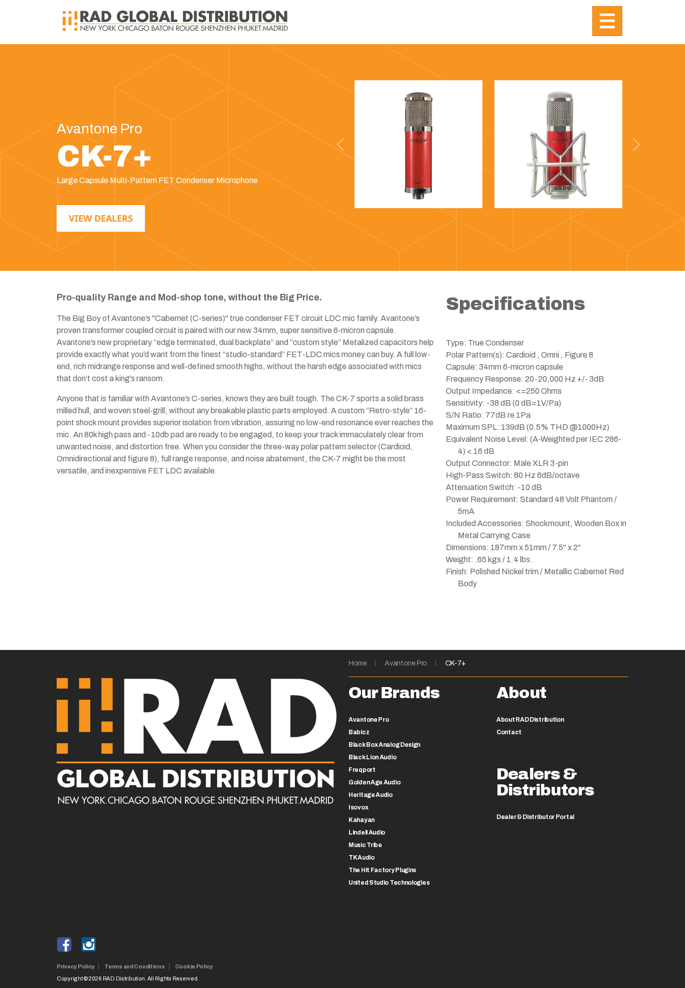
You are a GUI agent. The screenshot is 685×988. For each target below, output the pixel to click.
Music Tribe (365, 845)
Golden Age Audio (374, 782)
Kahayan (362, 820)
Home (358, 663)
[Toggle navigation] (607, 21)
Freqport (362, 769)
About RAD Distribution (530, 719)
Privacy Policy (75, 966)
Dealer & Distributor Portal (535, 816)
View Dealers (101, 218)
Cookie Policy (194, 966)
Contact (509, 732)
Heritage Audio (371, 794)
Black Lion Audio (372, 757)
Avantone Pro (406, 663)
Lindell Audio (367, 832)
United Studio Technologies (389, 882)
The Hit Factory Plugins (382, 870)
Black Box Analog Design (384, 744)
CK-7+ (455, 663)
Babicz (359, 732)
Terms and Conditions (134, 966)
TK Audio (362, 857)
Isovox (358, 807)
